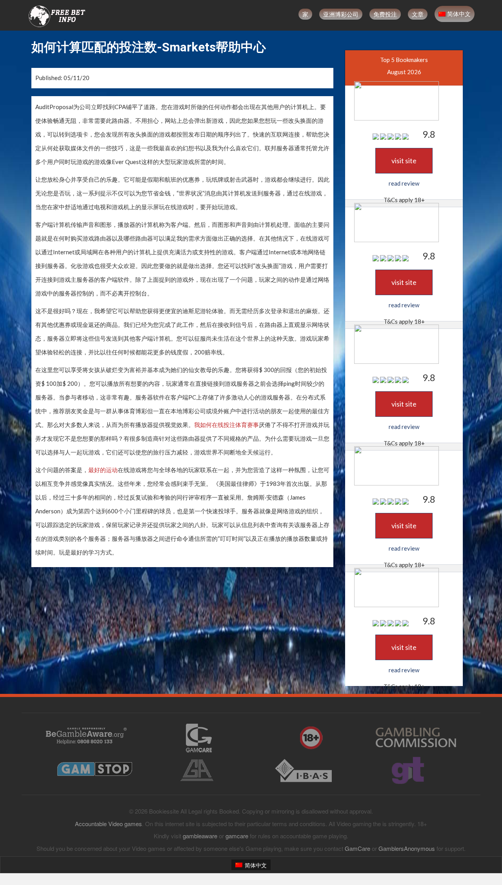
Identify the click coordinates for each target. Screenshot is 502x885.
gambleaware (200, 836)
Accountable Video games (108, 823)
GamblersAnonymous (406, 848)
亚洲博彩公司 (340, 14)
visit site (404, 160)
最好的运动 (103, 469)
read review (404, 183)
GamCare (357, 848)
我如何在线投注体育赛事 (226, 424)
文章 (418, 14)
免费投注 (385, 14)
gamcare (237, 836)
